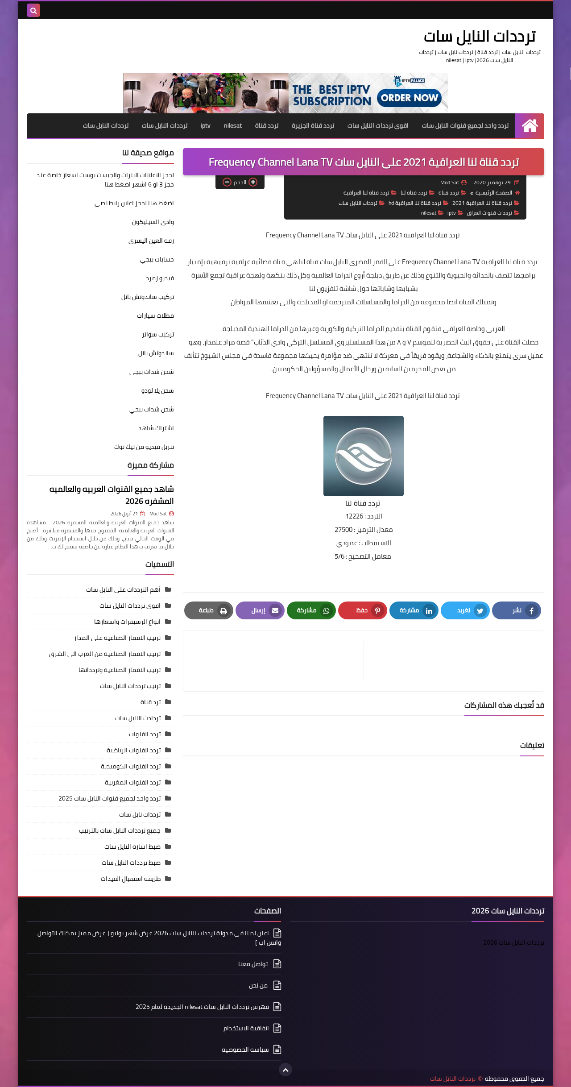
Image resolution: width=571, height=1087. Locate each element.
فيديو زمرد (160, 278)
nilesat (233, 125)
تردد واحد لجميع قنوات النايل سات (465, 125)
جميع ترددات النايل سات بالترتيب (120, 830)
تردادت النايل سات (138, 718)
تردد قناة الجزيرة (313, 125)
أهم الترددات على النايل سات (123, 589)
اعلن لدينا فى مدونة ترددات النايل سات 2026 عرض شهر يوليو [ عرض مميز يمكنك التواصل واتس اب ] (159, 938)
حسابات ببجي (157, 259)
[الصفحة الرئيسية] (529, 125)
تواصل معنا (253, 964)
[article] (278, 661)
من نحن (259, 985)
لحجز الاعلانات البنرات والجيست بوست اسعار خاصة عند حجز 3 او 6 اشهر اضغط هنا (105, 179)
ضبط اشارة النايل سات (132, 846)
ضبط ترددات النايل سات (131, 862)
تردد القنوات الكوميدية (131, 766)
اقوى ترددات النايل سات (378, 125)
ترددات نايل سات (140, 814)
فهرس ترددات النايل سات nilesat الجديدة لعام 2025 (202, 1006)
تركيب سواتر (158, 334)
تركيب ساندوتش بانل (147, 297)
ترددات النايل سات (480, 35)
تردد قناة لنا (414, 192)
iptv (206, 125)
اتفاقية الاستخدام (246, 1028)
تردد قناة (266, 125)
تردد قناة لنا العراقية (366, 192)
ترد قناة (151, 702)
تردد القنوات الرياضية (134, 750)
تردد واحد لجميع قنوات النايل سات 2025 (109, 798)
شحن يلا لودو (157, 390)
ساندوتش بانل (156, 353)
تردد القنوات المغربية (133, 782)
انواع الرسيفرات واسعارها (127, 621)
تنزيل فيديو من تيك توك (144, 446)
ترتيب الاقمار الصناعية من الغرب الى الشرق (105, 654)
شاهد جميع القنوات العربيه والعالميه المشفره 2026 (112, 494)
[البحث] (33, 10)
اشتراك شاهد (156, 428)
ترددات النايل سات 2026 (513, 942)
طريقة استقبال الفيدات (131, 878)
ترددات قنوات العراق (489, 212)
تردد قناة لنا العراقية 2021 (482, 202)
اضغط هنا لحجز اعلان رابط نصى (134, 203)
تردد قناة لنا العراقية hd (415, 202)
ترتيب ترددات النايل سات (130, 686)
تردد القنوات (145, 734)
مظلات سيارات (155, 315)
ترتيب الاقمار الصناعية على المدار (117, 637)
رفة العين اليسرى (151, 240)
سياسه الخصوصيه (245, 1049)
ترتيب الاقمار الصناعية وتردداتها (120, 670)
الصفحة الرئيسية (494, 192)
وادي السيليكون (153, 222)
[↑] (285, 1069)
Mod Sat (158, 513)
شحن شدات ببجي (151, 372)
